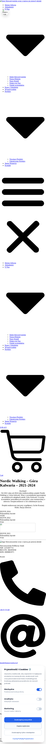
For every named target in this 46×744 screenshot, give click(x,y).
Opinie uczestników (16, 85)
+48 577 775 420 (5, 609)
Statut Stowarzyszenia (17, 77)
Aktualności (9, 7)
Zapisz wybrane (23, 726)
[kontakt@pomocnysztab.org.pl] (23, 658)
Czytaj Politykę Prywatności (23, 739)
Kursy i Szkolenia (11, 87)
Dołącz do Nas (15, 83)
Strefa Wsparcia (11, 163)
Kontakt (8, 165)
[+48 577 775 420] (23, 605)
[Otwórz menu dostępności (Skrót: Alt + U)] (5, 12)
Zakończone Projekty (17, 161)
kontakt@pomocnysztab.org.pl (9, 663)
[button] (23, 214)
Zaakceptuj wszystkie (23, 720)
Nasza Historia (14, 79)
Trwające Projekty (16, 159)
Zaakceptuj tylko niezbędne (23, 732)
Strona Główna (10, 5)
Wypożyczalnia (10, 89)
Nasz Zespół (14, 81)
